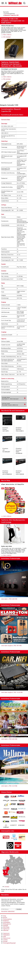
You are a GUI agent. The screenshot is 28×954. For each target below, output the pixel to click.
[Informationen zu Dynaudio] (14, 800)
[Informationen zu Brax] (6, 801)
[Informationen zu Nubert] (14, 817)
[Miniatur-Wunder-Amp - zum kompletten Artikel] (14, 49)
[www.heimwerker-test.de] (22, 840)
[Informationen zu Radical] (6, 821)
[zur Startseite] (15, 3)
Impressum (6, 933)
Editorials (5, 930)
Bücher (5, 917)
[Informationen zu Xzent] (13, 825)
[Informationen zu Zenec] (21, 825)
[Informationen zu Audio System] (13, 797)
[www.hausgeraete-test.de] (14, 840)
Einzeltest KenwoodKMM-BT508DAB (19, 451)
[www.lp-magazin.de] (10, 848)
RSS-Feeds (6, 927)
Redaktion (6, 921)
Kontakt (5, 941)
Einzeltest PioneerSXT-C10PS (5, 429)
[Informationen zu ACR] (6, 797)
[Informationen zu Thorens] (22, 821)
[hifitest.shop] (18, 848)
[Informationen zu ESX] (6, 805)
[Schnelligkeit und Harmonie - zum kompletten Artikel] (14, 91)
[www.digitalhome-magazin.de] (6, 840)
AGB (4, 936)
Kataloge (5, 925)
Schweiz (6, 886)
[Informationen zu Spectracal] (14, 821)
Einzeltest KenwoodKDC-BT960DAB (7, 472)
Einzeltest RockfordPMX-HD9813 (20, 429)
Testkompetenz (7, 919)
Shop (4, 916)
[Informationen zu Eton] (12, 804)
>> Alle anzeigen (6, 37)
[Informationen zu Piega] (22, 817)
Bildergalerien (7, 924)
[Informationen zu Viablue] (6, 826)
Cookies (5, 940)
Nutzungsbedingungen (9, 943)
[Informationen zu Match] (12, 812)
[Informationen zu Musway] (6, 817)
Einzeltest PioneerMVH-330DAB (20, 472)
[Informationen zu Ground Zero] (6, 809)
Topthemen (6, 929)
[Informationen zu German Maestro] (20, 804)
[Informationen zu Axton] (20, 796)
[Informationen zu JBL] (6, 813)
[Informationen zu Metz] (20, 812)
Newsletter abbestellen (8, 911)
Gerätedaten (6, 922)
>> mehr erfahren (6, 516)
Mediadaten (6, 935)
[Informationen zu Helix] (14, 809)
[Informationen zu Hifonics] (22, 809)
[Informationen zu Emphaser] (22, 801)
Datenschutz (6, 938)
